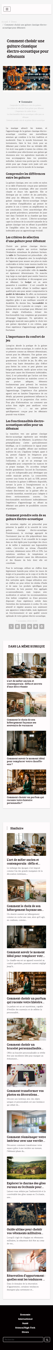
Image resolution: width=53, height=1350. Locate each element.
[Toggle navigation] (7, 9)
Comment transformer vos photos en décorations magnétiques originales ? (25, 1094)
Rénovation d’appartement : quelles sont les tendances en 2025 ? (26, 1279)
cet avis (22, 408)
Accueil (4, 21)
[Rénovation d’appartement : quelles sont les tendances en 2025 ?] (26, 1259)
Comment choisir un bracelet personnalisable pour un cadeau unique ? (24, 1048)
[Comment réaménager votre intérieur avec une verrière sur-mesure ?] (26, 1121)
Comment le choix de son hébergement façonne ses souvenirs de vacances (21, 722)
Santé (25, 1323)
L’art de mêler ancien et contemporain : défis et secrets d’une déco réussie (24, 683)
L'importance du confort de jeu (25, 111)
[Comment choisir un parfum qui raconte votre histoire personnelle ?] (26, 782)
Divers (14, 21)
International (25, 1318)
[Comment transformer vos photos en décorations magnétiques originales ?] (26, 1075)
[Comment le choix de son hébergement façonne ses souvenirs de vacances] (26, 704)
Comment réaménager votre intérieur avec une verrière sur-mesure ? (26, 1140)
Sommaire (26, 102)
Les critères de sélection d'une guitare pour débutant (25, 108)
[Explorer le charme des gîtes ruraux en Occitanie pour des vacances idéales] (26, 1167)
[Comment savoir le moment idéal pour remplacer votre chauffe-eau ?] (26, 743)
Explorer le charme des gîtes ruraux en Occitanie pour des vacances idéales (26, 1187)
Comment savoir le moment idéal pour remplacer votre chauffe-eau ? (26, 761)
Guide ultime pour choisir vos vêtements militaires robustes (24, 1233)
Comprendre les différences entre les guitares (25, 105)
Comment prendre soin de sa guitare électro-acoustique (25, 120)
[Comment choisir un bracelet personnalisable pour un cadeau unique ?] (26, 1029)
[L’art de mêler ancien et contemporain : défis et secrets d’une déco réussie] (26, 665)
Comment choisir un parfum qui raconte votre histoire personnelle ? (25, 799)
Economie (25, 1314)
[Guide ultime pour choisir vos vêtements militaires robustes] (26, 1213)
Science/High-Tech (25, 1327)
